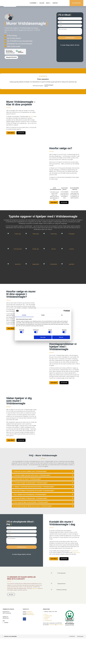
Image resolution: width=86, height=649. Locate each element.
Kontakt (55, 3)
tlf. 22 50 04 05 (74, 551)
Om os (48, 3)
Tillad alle (61, 337)
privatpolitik (52, 624)
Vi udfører (33, 3)
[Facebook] (24, 619)
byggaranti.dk (35, 588)
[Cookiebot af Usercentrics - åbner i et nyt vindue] (64, 311)
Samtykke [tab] (24, 315)
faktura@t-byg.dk (30, 614)
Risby (32, 116)
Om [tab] (62, 315)
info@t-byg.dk (75, 552)
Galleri (41, 3)
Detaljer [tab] (43, 315)
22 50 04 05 (29, 611)
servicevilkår (60, 624)
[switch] (36, 332)
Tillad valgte (42, 337)
